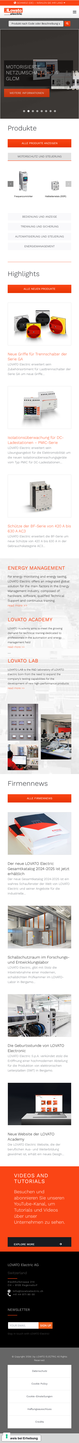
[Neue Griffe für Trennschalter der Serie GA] (39, 324)
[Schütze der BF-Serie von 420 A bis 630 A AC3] (39, 496)
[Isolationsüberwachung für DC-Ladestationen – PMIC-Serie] (39, 407)
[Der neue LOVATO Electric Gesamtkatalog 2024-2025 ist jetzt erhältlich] (39, 833)
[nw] (30, 1322)
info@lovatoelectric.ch (28, 1291)
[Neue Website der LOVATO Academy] (39, 1104)
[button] (10, 184)
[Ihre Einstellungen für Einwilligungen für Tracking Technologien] (6, 1436)
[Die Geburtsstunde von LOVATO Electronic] (39, 1015)
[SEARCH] (67, 23)
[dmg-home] (23, 705)
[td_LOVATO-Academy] (56, 716)
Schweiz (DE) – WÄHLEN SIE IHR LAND (40, 2)
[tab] (39, 156)
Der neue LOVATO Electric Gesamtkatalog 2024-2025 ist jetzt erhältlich (38, 868)
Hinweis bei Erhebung (21, 1438)
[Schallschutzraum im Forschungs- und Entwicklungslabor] (39, 927)
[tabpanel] (39, 188)
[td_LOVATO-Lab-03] (23, 746)
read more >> (17, 605)
